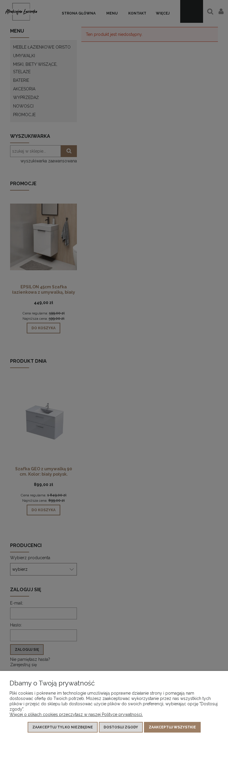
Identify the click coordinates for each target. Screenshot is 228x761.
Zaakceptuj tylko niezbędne (62, 727)
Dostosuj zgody (121, 727)
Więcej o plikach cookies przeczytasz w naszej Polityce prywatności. (76, 714)
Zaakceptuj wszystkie (172, 727)
